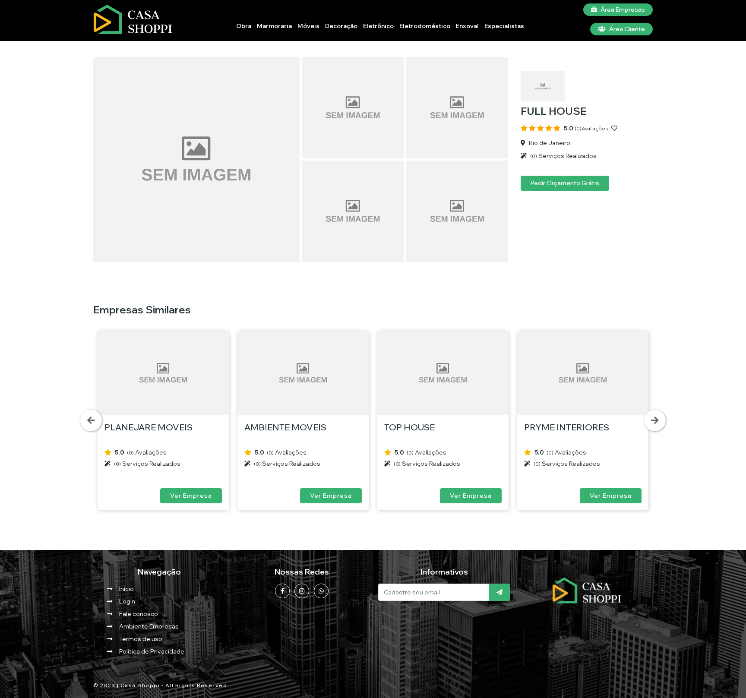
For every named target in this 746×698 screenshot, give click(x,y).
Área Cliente (627, 29)
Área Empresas (623, 9)
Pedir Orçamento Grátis (565, 183)
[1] (499, 592)
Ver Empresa (191, 495)
